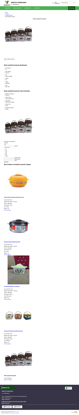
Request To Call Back (8, 379)
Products (7, 13)
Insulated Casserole (9, 15)
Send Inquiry (72, 8)
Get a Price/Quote (7, 210)
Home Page (7, 8)
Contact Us (37, 8)
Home (6, 12)
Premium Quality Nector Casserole (11, 286)
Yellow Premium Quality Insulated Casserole (14, 197)
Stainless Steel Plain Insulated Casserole (13, 331)
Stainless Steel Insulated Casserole (12, 242)
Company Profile (17, 8)
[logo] (7, 5)
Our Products (27, 8)
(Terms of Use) (17, 411)
